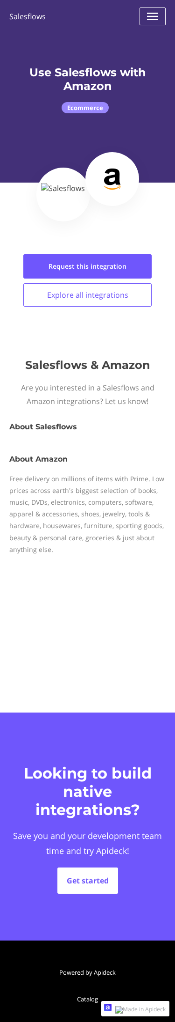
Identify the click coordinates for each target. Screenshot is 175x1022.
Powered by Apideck (87, 972)
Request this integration (87, 266)
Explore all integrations (87, 295)
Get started (88, 880)
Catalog (87, 999)
